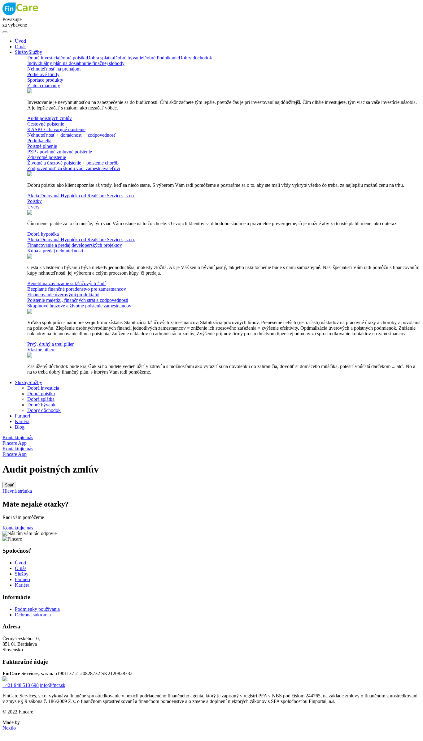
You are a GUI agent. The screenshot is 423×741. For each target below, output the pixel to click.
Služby (21, 573)
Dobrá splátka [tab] (100, 57)
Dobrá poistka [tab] (73, 57)
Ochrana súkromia (33, 614)
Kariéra (22, 585)
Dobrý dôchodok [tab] (195, 57)
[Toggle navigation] (4, 32)
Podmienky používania (37, 609)
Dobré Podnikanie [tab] (161, 57)
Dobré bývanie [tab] (128, 57)
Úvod (20, 562)
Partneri (22, 579)
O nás (20, 568)
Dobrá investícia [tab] (43, 57)
